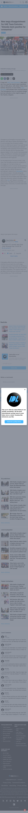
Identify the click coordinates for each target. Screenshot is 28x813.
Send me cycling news (14, 421)
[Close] (25, 389)
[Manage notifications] (25, 810)
